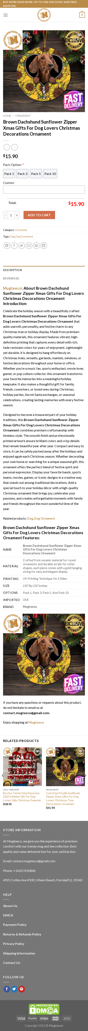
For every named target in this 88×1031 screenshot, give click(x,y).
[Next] (85, 784)
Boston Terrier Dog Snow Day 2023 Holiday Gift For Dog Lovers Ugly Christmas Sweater (22, 796)
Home (7, 115)
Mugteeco (12, 288)
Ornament (23, 115)
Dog (12, 236)
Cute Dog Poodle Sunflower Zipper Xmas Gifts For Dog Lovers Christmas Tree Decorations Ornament (63, 798)
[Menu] (5, 15)
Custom (8, 183)
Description (12, 270)
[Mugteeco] (44, 15)
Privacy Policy (13, 943)
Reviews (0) (11, 278)
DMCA (8, 915)
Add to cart (39, 215)
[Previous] (3, 784)
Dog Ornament (24, 236)
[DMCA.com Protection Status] (44, 1009)
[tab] (44, 270)
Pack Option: (13, 165)
